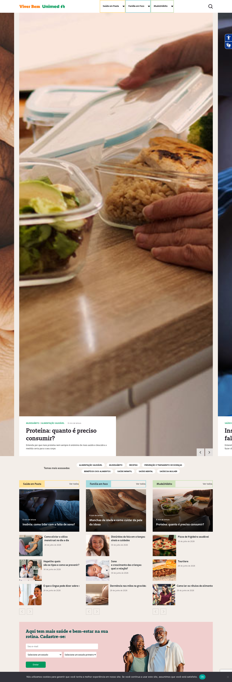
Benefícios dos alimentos (97, 471)
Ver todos (74, 483)
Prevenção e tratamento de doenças (163, 465)
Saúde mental (146, 471)
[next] (209, 452)
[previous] (200, 452)
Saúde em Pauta (111, 6)
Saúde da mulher (168, 471)
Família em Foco (136, 6)
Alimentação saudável (90, 465)
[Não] (227, 677)
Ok (202, 676)
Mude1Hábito (160, 6)
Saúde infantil (124, 471)
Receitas (133, 465)
